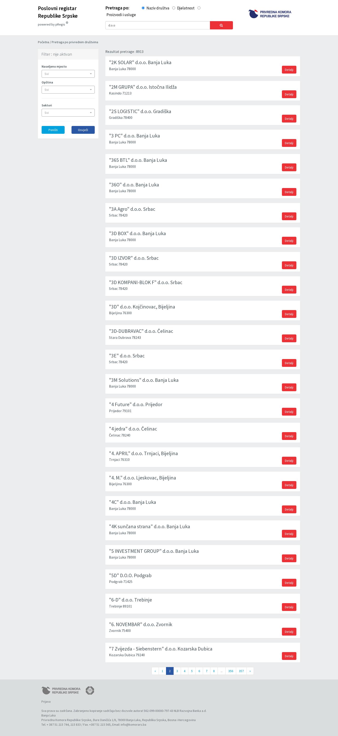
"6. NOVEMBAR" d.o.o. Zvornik (140, 624)
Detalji (289, 70)
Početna (44, 42)
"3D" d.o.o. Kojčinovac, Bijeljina (142, 306)
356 (230, 671)
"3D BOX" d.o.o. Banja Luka (137, 233)
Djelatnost (186, 8)
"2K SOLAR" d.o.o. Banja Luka (140, 62)
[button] (68, 74)
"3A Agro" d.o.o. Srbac (132, 209)
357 (241, 671)
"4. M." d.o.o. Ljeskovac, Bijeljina (142, 477)
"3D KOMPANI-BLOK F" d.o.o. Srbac (145, 282)
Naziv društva (157, 8)
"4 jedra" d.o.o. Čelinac (133, 428)
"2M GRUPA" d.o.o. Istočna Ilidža (143, 87)
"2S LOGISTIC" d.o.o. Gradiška (140, 111)
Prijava (46, 701)
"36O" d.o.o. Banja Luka (134, 184)
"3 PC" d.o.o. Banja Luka (134, 135)
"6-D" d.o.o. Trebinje (130, 599)
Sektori (47, 105)
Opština (47, 82)
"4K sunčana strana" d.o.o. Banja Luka (149, 526)
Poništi (53, 130)
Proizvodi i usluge (121, 14)
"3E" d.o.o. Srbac (127, 355)
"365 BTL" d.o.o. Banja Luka (138, 160)
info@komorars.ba (133, 724)
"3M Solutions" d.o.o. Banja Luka (144, 380)
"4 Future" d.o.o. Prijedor (135, 404)
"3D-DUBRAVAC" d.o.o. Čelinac (141, 331)
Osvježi (83, 130)
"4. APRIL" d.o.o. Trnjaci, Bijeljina (143, 453)
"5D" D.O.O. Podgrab (130, 575)
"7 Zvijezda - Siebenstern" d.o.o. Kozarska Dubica (160, 648)
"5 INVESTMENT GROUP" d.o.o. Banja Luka (154, 551)
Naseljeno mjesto (54, 66)
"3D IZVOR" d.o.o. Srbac (134, 258)
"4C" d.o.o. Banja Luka (132, 502)
